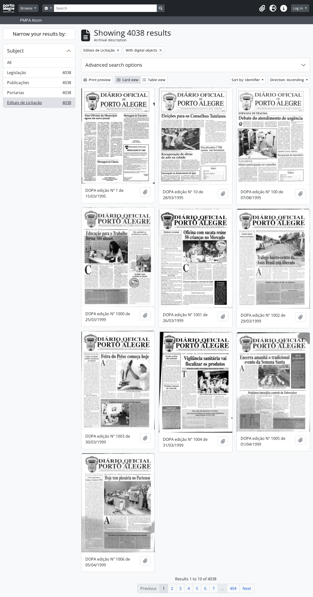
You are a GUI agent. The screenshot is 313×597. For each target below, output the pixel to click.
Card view (129, 79)
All (9, 62)
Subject (15, 50)
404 (233, 588)
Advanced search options (113, 65)
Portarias (39, 94)
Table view (156, 79)
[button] (262, 8)
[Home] (10, 8)
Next (247, 588)
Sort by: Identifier (246, 79)
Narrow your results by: (39, 34)
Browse (27, 8)
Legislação (39, 74)
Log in (298, 8)
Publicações (39, 84)
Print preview (99, 79)
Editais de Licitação (39, 104)
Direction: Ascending (287, 79)
